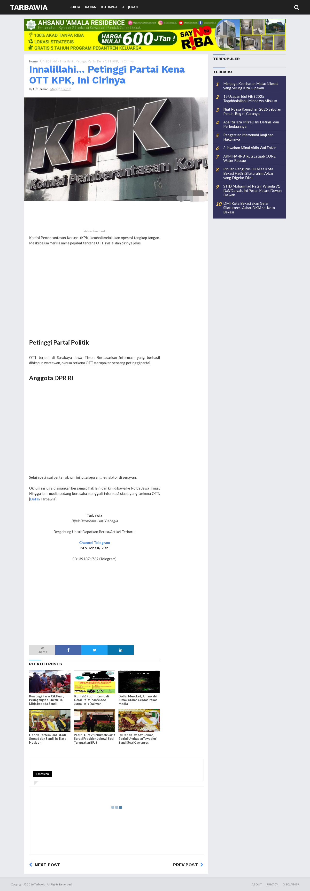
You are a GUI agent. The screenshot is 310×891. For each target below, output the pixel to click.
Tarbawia (28, 7)
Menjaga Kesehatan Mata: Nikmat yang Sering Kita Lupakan (250, 85)
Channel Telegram (94, 542)
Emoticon (42, 774)
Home (33, 61)
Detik (34, 499)
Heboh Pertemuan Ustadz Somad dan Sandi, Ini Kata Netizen (48, 738)
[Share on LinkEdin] (121, 650)
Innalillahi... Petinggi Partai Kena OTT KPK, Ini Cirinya (107, 74)
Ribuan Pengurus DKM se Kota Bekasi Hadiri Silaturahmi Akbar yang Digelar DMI (248, 173)
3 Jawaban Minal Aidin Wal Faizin (249, 147)
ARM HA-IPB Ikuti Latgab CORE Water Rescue (249, 158)
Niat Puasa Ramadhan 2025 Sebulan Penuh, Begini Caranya (252, 111)
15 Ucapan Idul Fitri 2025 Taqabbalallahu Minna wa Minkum (250, 98)
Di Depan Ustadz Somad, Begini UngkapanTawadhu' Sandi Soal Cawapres (137, 738)
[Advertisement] (94, 296)
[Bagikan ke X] (94, 650)
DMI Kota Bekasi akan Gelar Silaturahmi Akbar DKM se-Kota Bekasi (249, 207)
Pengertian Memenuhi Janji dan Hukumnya (248, 137)
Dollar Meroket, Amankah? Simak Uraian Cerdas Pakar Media (137, 700)
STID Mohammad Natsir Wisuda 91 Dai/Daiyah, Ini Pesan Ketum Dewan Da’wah (252, 190)
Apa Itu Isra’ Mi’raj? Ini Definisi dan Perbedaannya (251, 124)
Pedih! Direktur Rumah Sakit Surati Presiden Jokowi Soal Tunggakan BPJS (94, 738)
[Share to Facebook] (68, 650)
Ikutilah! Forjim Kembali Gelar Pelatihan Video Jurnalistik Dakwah (91, 700)
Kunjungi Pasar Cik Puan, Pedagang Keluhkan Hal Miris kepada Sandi (46, 700)
